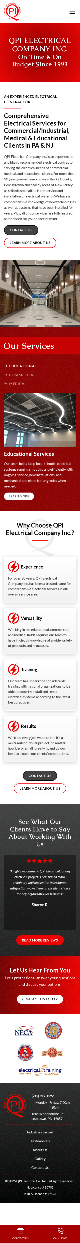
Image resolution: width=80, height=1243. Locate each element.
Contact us (21, 230)
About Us (40, 1150)
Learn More (19, 496)
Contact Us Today (40, 999)
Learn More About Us (30, 243)
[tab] (20, 365)
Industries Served (40, 1132)
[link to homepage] (12, 11)
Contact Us (40, 1167)
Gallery (40, 1158)
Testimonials (40, 1141)
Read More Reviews (40, 940)
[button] (69, 11)
